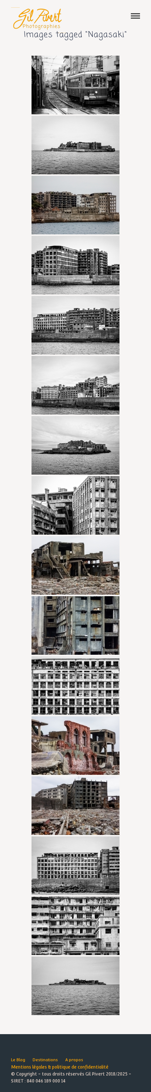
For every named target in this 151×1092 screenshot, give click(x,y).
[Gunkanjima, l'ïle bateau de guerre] (75, 986)
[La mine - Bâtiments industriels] (75, 745)
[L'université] (75, 685)
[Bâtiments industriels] (75, 805)
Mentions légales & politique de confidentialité (59, 1067)
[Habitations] (75, 325)
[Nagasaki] (75, 85)
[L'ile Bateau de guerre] (75, 445)
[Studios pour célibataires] (75, 505)
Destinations (45, 1060)
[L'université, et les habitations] (75, 265)
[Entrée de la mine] (75, 565)
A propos (74, 1060)
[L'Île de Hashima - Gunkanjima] (75, 145)
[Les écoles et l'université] (75, 205)
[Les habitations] (75, 385)
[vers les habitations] (75, 625)
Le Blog (18, 1060)
